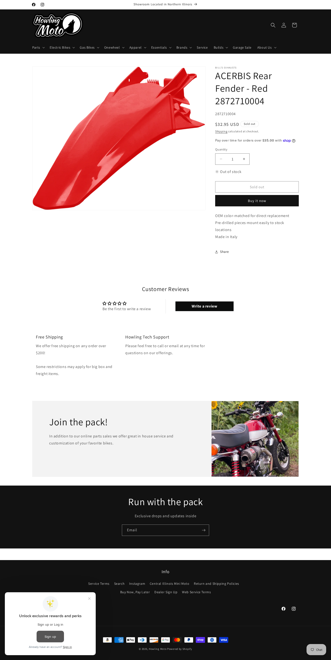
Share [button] (224, 251)
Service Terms (99, 583)
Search (119, 583)
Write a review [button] (204, 305)
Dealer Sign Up (165, 592)
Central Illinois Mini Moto (169, 583)
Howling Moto (157, 649)
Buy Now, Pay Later (135, 592)
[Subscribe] (203, 530)
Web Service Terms (196, 592)
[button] (38, 47)
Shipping (221, 131)
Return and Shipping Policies (216, 583)
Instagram (137, 583)
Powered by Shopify (179, 649)
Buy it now (257, 200)
